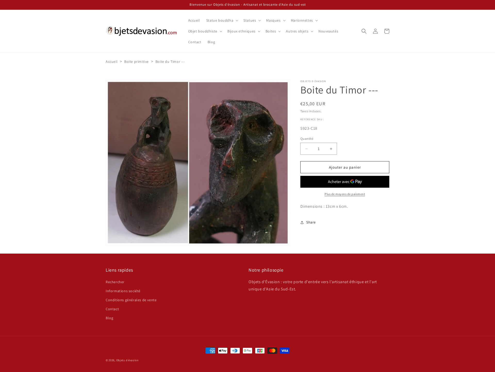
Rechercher (115, 282)
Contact (112, 309)
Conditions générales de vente (131, 300)
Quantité (306, 138)
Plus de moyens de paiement (345, 194)
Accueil (112, 61)
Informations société (123, 291)
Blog (109, 318)
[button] (221, 20)
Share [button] (311, 222)
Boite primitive (136, 61)
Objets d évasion (127, 360)
